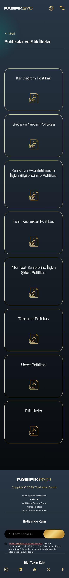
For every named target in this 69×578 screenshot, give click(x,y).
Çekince (34, 499)
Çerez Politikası (34, 506)
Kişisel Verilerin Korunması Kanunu (25, 543)
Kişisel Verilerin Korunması (34, 510)
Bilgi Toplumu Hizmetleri (34, 495)
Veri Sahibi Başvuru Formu (34, 503)
